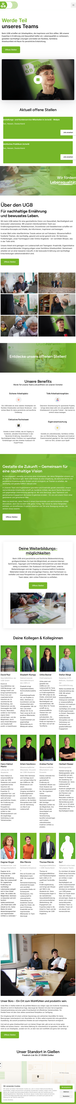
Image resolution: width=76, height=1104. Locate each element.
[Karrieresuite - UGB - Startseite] (9, 5)
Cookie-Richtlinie (8, 1100)
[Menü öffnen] (73, 5)
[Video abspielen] (38, 79)
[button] (38, 1076)
